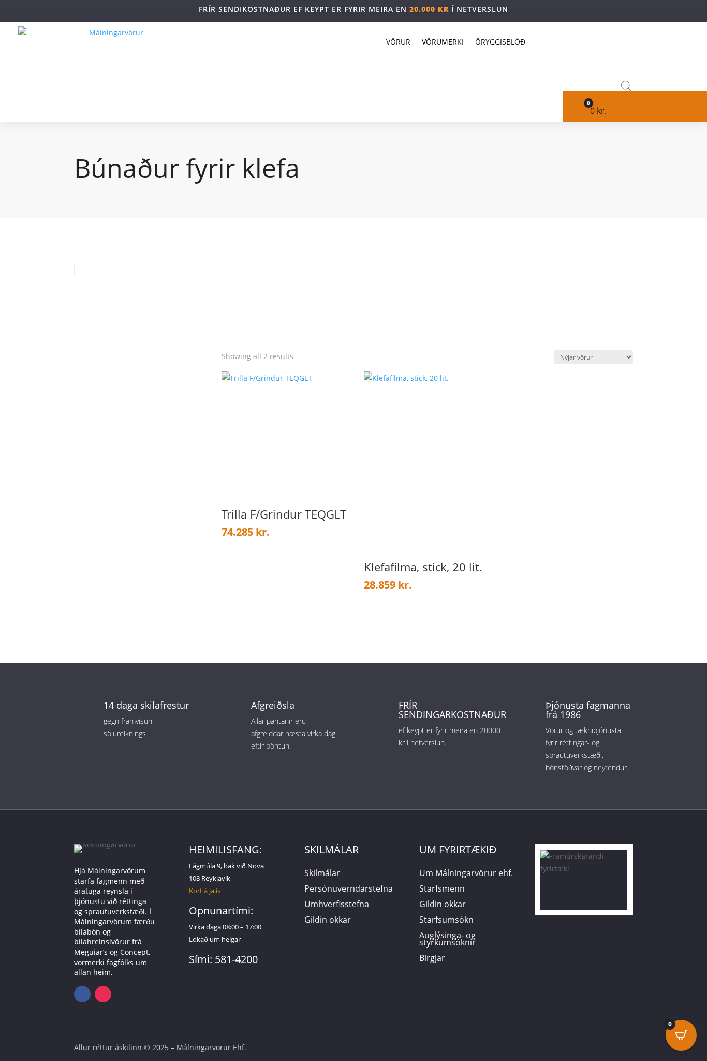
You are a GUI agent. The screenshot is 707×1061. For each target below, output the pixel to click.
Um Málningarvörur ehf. (466, 874)
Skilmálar (322, 874)
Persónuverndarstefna (348, 889)
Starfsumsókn (446, 920)
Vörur (398, 42)
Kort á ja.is (204, 890)
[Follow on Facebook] (82, 994)
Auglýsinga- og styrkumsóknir (447, 939)
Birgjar (432, 959)
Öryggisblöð (500, 42)
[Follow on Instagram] (103, 994)
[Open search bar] (626, 86)
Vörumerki (443, 42)
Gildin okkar (327, 920)
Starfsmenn (442, 889)
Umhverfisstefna (336, 905)
